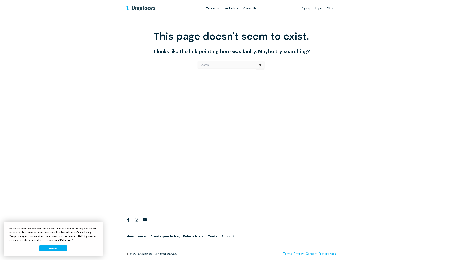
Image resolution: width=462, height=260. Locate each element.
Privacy (298, 253)
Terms (287, 253)
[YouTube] (145, 220)
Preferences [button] (66, 240)
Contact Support (221, 236)
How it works (137, 236)
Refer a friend (193, 236)
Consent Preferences (321, 253)
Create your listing (165, 236)
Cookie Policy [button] (80, 236)
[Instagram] (137, 220)
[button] (217, 8)
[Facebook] (128, 220)
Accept (53, 248)
